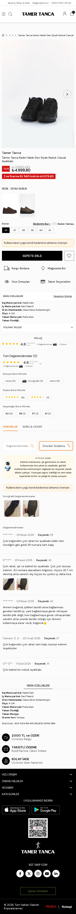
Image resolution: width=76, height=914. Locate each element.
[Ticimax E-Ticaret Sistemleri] (66, 907)
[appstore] (16, 809)
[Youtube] (47, 873)
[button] (56, 268)
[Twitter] (29, 873)
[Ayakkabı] (12, 35)
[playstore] (46, 809)
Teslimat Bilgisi (12, 327)
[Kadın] (9, 35)
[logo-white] (38, 848)
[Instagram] (38, 873)
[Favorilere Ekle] (69, 256)
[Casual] (15, 35)
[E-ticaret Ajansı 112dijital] (50, 906)
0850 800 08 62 (61, 3)
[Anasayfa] (6, 35)
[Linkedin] (56, 873)
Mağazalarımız (41, 3)
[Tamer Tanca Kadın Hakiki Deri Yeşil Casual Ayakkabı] (27, 205)
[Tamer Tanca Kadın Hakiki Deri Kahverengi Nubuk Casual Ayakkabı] (10, 205)
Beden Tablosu (66, 224)
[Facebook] (20, 873)
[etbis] (38, 828)
